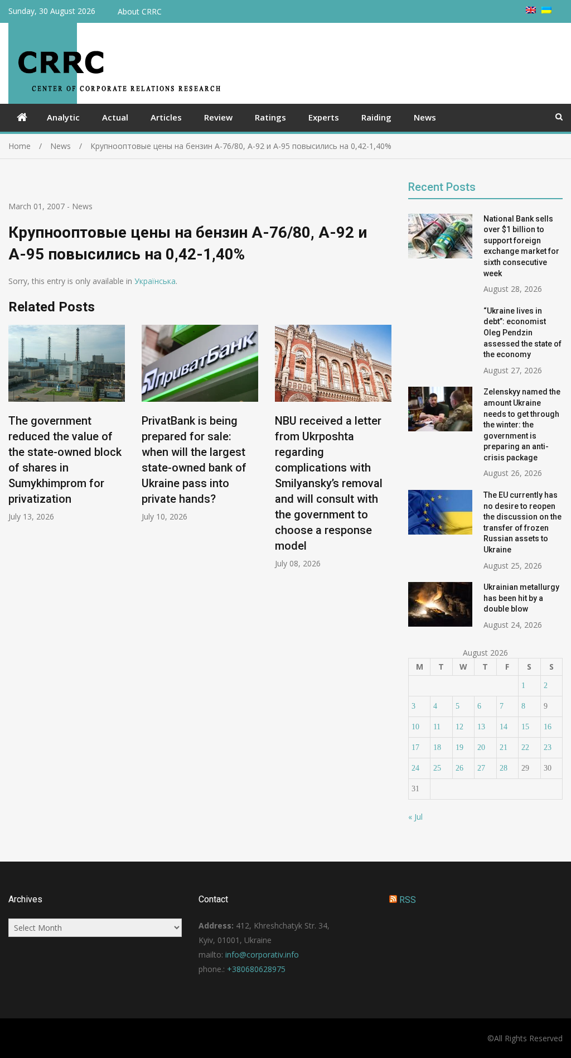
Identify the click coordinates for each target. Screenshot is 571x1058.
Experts (323, 117)
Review (218, 117)
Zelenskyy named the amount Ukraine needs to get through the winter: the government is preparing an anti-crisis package (521, 424)
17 (415, 747)
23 (547, 747)
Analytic (63, 117)
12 (459, 727)
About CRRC (140, 11)
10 (415, 727)
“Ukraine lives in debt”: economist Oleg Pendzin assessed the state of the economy (522, 332)
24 (415, 768)
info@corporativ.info (262, 954)
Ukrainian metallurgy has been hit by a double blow (521, 598)
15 (525, 727)
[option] (66, 423)
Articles (166, 117)
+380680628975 (256, 969)
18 (437, 747)
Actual (115, 117)
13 (481, 727)
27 (481, 768)
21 (503, 747)
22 (525, 747)
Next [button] (384, 452)
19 (459, 747)
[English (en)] (531, 10)
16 (547, 727)
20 (481, 747)
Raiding (376, 117)
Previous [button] (15, 452)
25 (437, 768)
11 (437, 727)
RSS (407, 900)
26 (459, 768)
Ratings (270, 117)
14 (503, 727)
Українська (155, 281)
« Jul (415, 816)
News (425, 117)
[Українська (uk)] (546, 10)
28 (503, 768)
